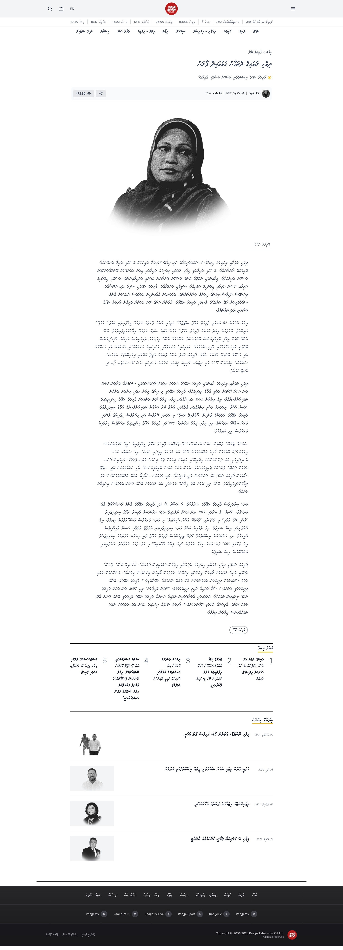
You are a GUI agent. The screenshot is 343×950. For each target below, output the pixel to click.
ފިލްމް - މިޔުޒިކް (146, 32)
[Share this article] (101, 93)
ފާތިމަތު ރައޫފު (255, 52)
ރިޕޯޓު (165, 32)
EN (72, 9)
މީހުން (269, 52)
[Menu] (293, 9)
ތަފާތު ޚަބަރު (123, 32)
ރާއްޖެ (256, 32)
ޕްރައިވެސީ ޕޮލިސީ (88, 935)
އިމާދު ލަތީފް (254, 93)
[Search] (50, 9)
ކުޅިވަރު (227, 32)
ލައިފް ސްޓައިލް (84, 32)
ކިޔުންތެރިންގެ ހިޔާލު (70, 935)
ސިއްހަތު (180, 32)
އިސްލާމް (104, 32)
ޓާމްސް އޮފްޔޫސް (52, 935)
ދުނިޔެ (242, 32)
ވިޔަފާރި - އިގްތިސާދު (204, 32)
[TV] (61, 9)
